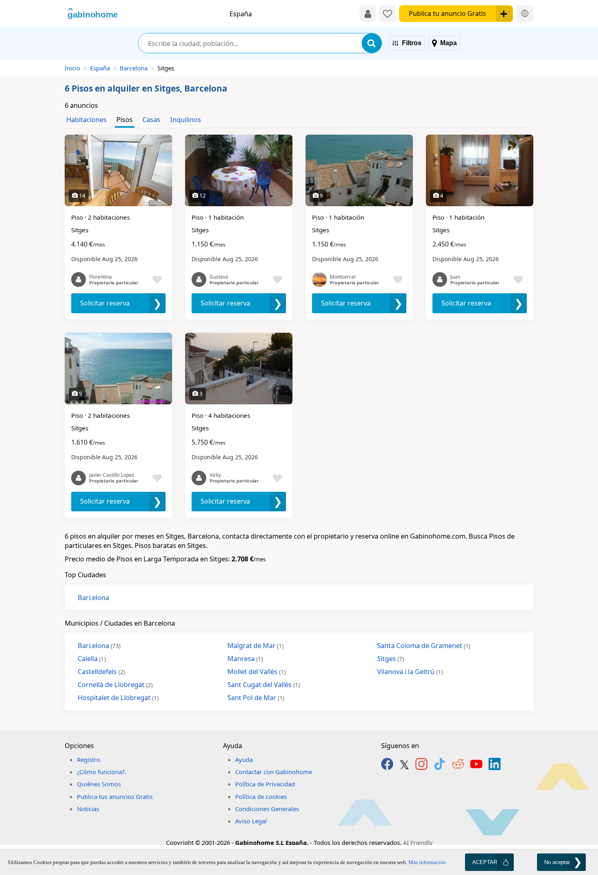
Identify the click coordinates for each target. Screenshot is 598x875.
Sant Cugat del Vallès (263, 684)
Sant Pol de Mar (255, 697)
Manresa (245, 658)
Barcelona (134, 68)
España (100, 68)
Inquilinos (185, 119)
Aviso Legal (251, 821)
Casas (151, 119)
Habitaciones (86, 119)
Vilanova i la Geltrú (410, 671)
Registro (88, 759)
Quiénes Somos (99, 784)
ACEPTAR (484, 862)
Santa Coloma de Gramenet (423, 645)
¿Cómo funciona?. (101, 772)
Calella (92, 658)
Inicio (72, 68)
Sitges (390, 658)
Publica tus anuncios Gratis (115, 796)
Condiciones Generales (267, 809)
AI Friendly (417, 843)
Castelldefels (101, 671)
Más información (427, 862)
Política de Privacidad (265, 784)
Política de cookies (261, 796)
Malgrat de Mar (255, 645)
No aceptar (557, 862)
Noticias (88, 809)
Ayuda (244, 759)
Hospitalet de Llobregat (118, 697)
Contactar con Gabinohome (273, 772)
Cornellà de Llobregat (115, 684)
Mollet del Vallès (256, 671)
